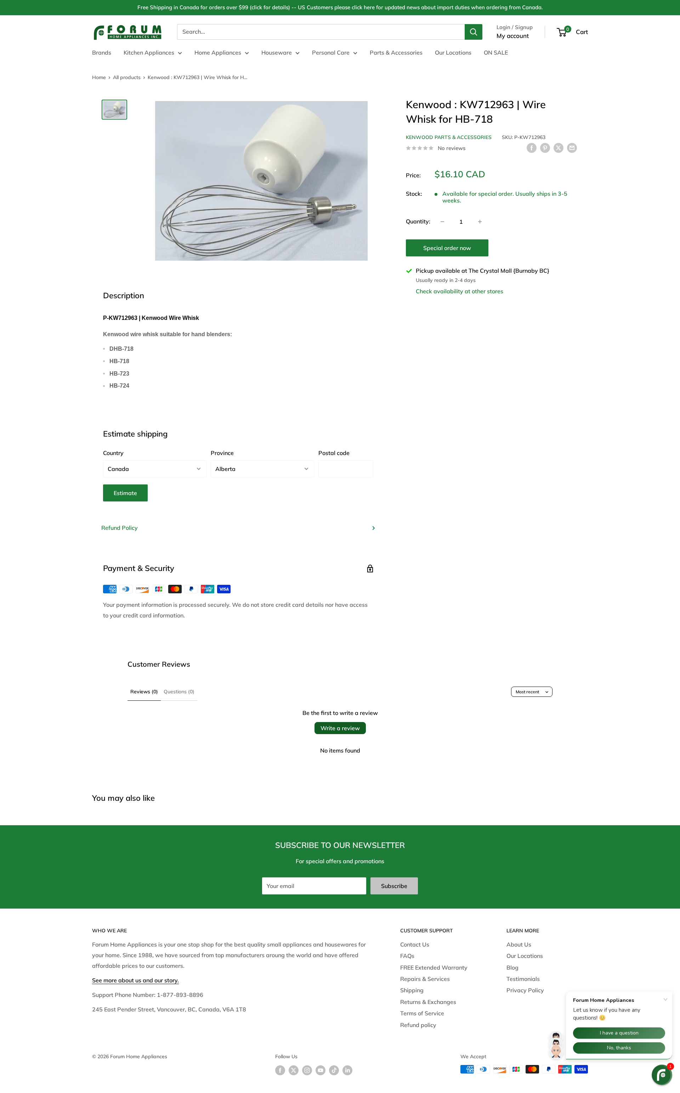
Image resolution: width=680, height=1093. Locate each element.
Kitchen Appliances (149, 52)
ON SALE (496, 52)
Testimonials (523, 978)
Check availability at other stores (459, 291)
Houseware (276, 52)
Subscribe (394, 885)
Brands (101, 52)
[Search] (473, 32)
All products (127, 77)
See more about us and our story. (135, 980)
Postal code (334, 452)
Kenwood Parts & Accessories (449, 137)
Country (113, 452)
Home (99, 77)
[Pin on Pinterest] (545, 147)
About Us (518, 944)
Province (222, 452)
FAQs (407, 955)
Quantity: (418, 221)
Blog (512, 967)
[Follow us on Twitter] (294, 1070)
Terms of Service (422, 1013)
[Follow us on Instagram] (307, 1070)
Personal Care (331, 52)
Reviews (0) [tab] (144, 691)
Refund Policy (119, 527)
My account (513, 35)
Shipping (412, 990)
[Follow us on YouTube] (320, 1070)
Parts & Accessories (396, 52)
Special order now (447, 247)
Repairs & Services (425, 978)
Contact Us (414, 944)
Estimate (125, 492)
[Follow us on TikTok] (334, 1070)
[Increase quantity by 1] (479, 221)
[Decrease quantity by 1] (442, 221)
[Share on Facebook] (532, 147)
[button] (662, 1075)
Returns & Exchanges (428, 1001)
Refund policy (418, 1024)
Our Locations (453, 52)
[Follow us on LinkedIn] (347, 1070)
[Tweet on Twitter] (558, 147)
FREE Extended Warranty (434, 967)
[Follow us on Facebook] (280, 1070)
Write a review (340, 728)
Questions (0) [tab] (179, 691)
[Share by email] (572, 147)
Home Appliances (217, 52)
